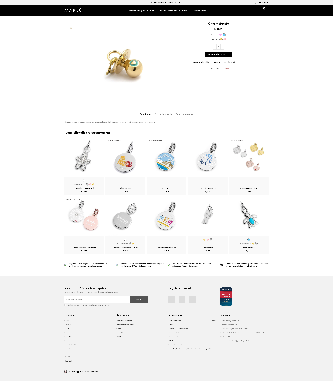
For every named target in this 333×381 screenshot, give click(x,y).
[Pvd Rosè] (224, 39)
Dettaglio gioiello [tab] (163, 114)
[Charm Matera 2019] (208, 157)
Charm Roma (125, 188)
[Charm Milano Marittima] (166, 216)
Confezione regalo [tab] (185, 114)
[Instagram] (182, 299)
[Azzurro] (224, 35)
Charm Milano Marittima (166, 247)
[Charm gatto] (208, 216)
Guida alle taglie (220, 62)
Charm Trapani (166, 188)
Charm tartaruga (248, 247)
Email (240, 62)
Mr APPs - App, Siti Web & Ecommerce (83, 371)
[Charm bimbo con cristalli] (84, 157)
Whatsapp (243, 62)
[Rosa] (220, 35)
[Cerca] (258, 10)
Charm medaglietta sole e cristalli (125, 247)
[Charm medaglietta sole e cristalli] (125, 216)
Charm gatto (208, 247)
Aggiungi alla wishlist (201, 62)
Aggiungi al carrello (218, 54)
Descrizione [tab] (145, 114)
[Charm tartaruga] (249, 216)
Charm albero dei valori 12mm (84, 247)
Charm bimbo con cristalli (84, 188)
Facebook (237, 62)
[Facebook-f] (171, 299)
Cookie (213, 320)
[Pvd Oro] (221, 39)
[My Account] (267, 10)
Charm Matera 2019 (208, 188)
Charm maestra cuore (248, 188)
